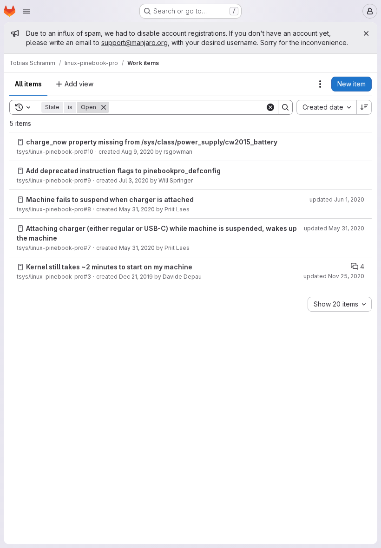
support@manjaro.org (134, 42)
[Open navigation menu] (26, 11)
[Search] (285, 107)
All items (28, 84)
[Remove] (103, 107)
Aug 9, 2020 (137, 151)
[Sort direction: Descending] (364, 107)
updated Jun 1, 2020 (336, 199)
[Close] (366, 33)
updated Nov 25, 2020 (333, 276)
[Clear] (270, 107)
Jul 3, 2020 (134, 180)
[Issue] (20, 142)
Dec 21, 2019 (136, 276)
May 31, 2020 (137, 209)
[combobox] (326, 107)
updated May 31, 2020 (334, 228)
